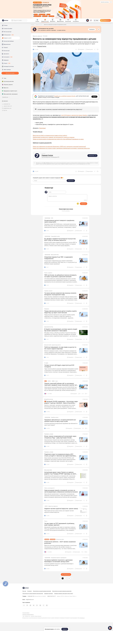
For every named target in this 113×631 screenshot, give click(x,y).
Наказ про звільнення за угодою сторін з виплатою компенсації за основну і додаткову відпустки (61, 148)
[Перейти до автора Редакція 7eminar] (37, 155)
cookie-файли (57, 629)
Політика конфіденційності (28, 614)
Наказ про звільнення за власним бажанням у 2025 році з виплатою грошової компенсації (59, 146)
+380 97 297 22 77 (51, 596)
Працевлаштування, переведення (58, 557)
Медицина (46, 308)
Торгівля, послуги (48, 290)
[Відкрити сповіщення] (91, 20)
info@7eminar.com (30, 599)
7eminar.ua (82, 617)
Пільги (45, 521)
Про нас (5, 110)
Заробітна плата (54, 417)
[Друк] (76, 49)
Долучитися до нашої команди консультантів (32, 593)
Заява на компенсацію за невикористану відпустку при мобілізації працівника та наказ (58, 139)
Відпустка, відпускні (37, 36)
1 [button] (62, 578)
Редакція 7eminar (41, 46)
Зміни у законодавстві (49, 488)
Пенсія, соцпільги (48, 272)
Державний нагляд (48, 326)
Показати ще (67, 574)
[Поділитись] (95, 49)
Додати (94, 96)
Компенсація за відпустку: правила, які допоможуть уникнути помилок (53, 137)
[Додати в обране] (87, 231)
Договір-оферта (25, 612)
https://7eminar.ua (47, 162)
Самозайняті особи (55, 236)
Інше (56, 381)
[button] (72, 578)
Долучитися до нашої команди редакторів (61, 591)
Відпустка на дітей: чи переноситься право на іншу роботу (50, 135)
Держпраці (42, 128)
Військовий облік (55, 254)
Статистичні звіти (60, 539)
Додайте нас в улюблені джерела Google (64, 96)
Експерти (29, 591)
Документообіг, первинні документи (52, 344)
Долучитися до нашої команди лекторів (42, 591)
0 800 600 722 (37, 596)
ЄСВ (52, 218)
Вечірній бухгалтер (48, 399)
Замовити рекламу (105, 2)
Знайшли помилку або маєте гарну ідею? (63, 593)
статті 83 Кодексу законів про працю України (74, 115)
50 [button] (69, 578)
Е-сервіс (46, 362)
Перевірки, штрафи (48, 434)
